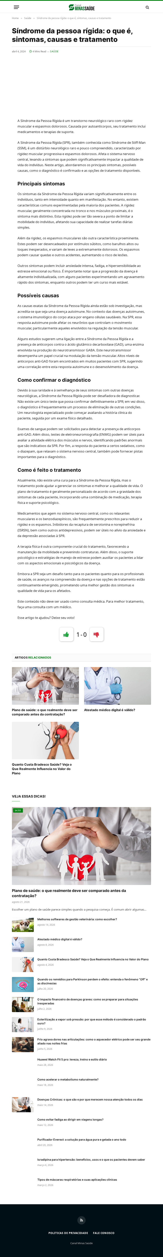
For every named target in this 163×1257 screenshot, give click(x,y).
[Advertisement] (81, 83)
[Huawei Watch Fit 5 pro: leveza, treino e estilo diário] (23, 1064)
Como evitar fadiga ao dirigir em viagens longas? (70, 1119)
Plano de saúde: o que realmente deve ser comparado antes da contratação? (45, 712)
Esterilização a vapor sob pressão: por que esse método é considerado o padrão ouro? (91, 1021)
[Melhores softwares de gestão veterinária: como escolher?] (23, 924)
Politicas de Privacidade (68, 1233)
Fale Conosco (103, 1233)
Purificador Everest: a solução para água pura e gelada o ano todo (81, 1139)
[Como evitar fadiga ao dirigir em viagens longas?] (23, 1124)
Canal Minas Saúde (81, 1243)
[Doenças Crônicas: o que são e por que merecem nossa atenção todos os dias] (23, 1104)
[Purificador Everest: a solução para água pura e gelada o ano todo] (23, 1144)
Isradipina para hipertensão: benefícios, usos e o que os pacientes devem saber (91, 1159)
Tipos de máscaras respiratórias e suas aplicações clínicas (77, 1179)
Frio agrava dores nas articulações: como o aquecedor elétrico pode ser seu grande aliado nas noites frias (93, 1041)
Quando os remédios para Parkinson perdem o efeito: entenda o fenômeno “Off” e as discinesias (92, 981)
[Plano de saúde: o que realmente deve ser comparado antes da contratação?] (45, 686)
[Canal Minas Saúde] (81, 7)
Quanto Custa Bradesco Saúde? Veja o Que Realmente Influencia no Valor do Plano (42, 768)
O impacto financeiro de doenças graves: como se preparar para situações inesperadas (87, 1001)
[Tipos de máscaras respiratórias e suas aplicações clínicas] (23, 1184)
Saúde (54, 51)
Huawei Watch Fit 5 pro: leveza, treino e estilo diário (72, 1059)
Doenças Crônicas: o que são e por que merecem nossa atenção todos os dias (90, 1099)
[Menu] (16, 7)
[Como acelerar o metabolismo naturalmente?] (23, 1084)
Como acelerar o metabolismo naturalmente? (68, 1079)
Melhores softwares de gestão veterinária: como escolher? (77, 919)
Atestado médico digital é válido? (109, 710)
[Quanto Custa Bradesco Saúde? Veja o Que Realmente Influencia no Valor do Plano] (45, 740)
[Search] (147, 7)
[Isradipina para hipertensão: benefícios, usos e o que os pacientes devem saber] (23, 1164)
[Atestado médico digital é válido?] (117, 686)
